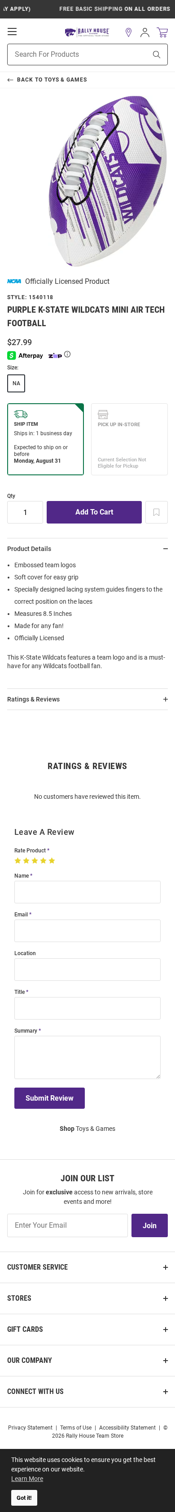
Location (25, 953)
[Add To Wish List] (156, 512)
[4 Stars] (44, 861)
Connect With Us (35, 1391)
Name (21, 876)
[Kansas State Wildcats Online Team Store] (87, 32)
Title (19, 992)
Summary (25, 1031)
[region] (87, 618)
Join (150, 1225)
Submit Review (50, 1098)
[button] (128, 32)
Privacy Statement (30, 1428)
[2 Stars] (27, 861)
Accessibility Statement (127, 1428)
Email (21, 915)
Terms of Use (76, 1428)
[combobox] (66, 54)
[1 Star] (18, 861)
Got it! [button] (24, 1497)
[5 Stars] (52, 861)
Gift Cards (25, 1329)
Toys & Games (87, 1128)
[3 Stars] (35, 861)
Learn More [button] (27, 1478)
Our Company (29, 1360)
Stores (19, 1298)
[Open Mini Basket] (162, 32)
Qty (11, 496)
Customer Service (37, 1267)
